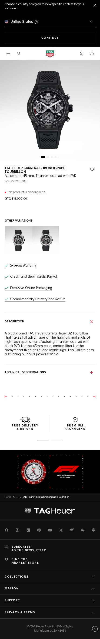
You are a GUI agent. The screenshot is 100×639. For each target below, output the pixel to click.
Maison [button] (12, 588)
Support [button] (12, 600)
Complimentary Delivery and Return (37, 299)
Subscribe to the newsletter (29, 549)
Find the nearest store (25, 561)
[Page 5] (58, 157)
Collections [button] (17, 576)
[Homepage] (50, 54)
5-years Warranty (23, 265)
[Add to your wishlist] (92, 169)
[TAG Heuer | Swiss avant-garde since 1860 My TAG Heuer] (50, 511)
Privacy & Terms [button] (20, 612)
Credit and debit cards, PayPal (33, 276)
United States (22, 21)
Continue (68, 37)
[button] (81, 53)
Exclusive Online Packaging (31, 288)
